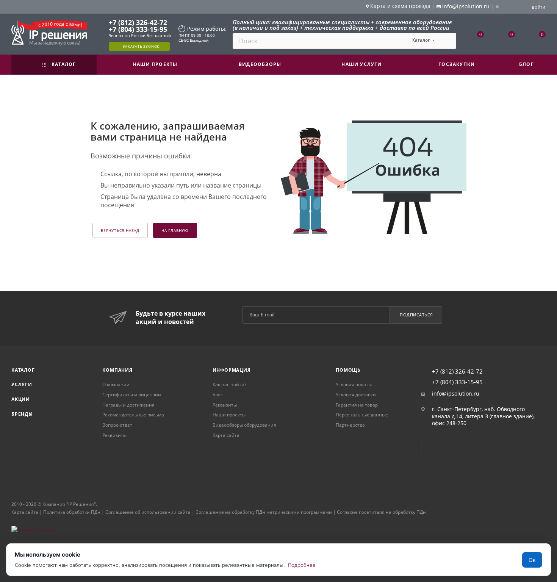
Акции (20, 399)
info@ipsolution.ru (455, 393)
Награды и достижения (128, 405)
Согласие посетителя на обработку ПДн (381, 512)
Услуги (21, 384)
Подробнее (302, 565)
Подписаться (416, 315)
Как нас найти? (229, 384)
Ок (532, 560)
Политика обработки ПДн (71, 512)
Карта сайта (226, 435)
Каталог (23, 370)
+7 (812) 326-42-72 (138, 22)
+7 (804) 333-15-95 (138, 29)
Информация (232, 370)
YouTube (429, 448)
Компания (117, 370)
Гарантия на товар (357, 405)
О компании (116, 384)
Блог (217, 394)
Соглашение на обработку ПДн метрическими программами (264, 512)
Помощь (348, 370)
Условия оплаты (354, 384)
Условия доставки (356, 394)
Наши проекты (229, 414)
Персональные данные (362, 414)
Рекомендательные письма (133, 414)
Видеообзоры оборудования (244, 425)
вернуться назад (120, 230)
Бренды (22, 414)
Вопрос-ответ (117, 425)
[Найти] (447, 41)
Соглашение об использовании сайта (148, 512)
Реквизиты (114, 435)
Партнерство (350, 425)
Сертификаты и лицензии (131, 394)
